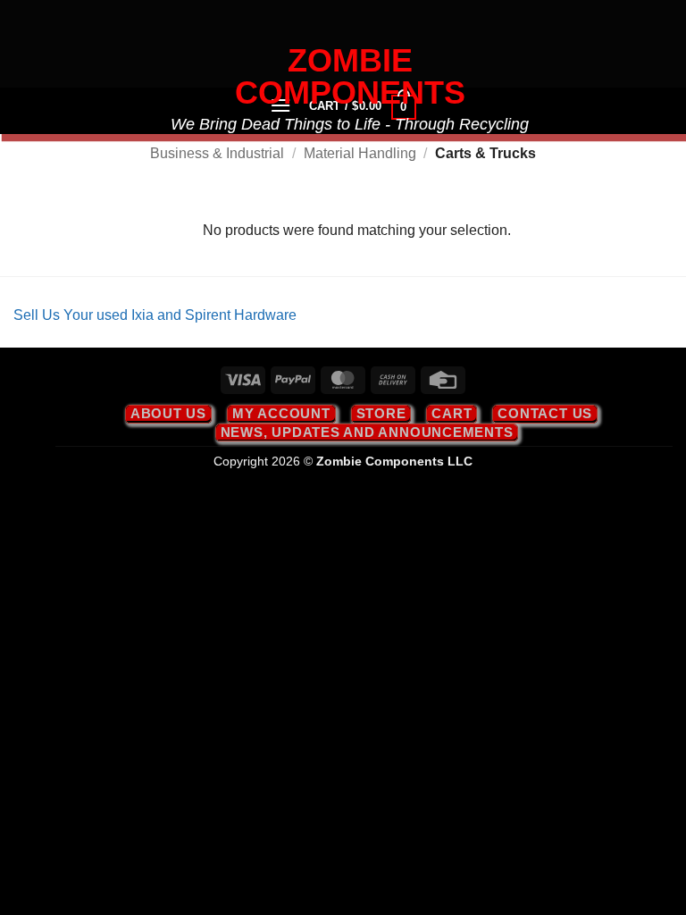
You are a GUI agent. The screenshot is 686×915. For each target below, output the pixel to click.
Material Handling (360, 153)
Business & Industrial (217, 153)
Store (381, 413)
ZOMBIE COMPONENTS (350, 77)
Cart (451, 413)
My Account (281, 413)
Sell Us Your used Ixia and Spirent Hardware (155, 315)
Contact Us (545, 413)
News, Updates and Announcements (367, 432)
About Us (168, 413)
